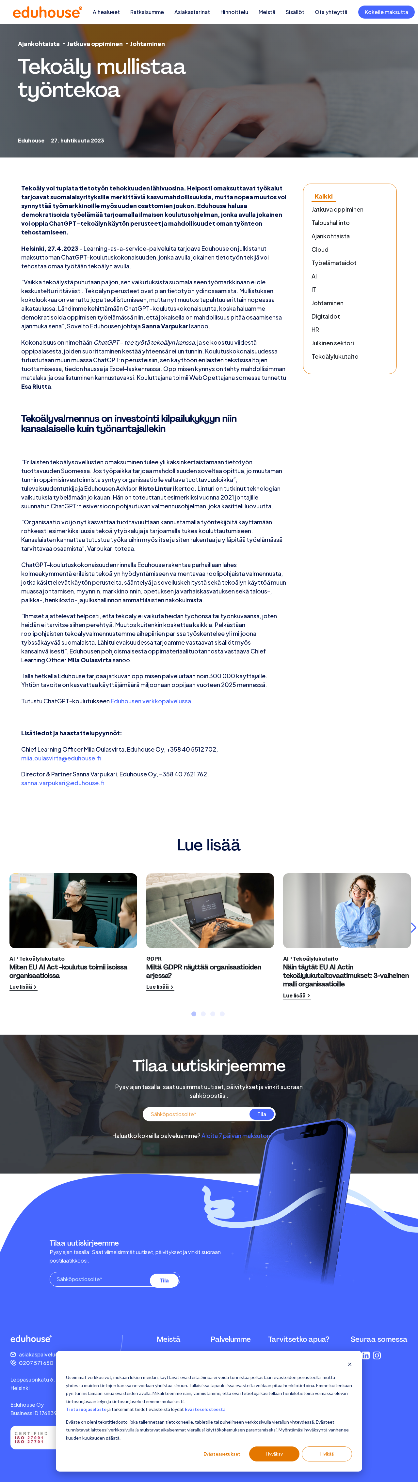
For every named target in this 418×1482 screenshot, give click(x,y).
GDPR (154, 958)
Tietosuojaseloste (86, 1409)
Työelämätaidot (334, 262)
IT (314, 289)
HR (315, 329)
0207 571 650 (36, 1362)
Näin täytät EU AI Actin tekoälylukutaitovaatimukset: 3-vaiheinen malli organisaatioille (346, 976)
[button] (193, 1013)
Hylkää (327, 1454)
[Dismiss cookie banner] (349, 1365)
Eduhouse (31, 140)
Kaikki (324, 196)
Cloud (320, 249)
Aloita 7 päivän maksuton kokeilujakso (253, 1135)
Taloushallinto (331, 222)
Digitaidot (326, 316)
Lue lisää (21, 986)
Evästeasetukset (221, 1454)
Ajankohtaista (39, 43)
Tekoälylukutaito (335, 356)
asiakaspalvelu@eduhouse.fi (54, 1354)
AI (314, 276)
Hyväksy (274, 1454)
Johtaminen (147, 43)
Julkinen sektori (333, 343)
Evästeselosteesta (205, 1409)
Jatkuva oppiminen (95, 43)
